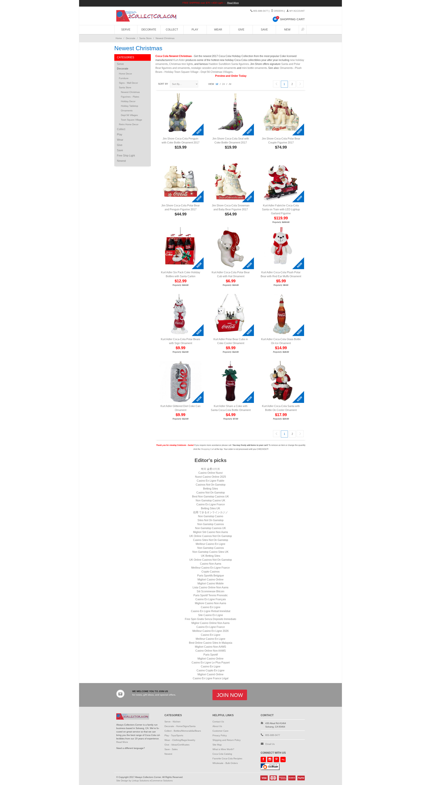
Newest (121, 160)
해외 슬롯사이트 (210, 468)
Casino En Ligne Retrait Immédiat (210, 611)
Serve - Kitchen (172, 721)
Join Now (230, 695)
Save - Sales (171, 749)
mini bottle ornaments (254, 68)
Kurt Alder (179, 60)
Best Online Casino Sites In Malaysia (210, 642)
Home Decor (125, 73)
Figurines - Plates (130, 96)
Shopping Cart (207, 449)
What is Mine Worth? (223, 749)
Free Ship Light (126, 155)
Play (195, 29)
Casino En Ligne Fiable (210, 480)
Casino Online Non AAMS (210, 650)
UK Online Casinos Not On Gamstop (210, 536)
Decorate (148, 29)
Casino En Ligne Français (210, 599)
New (287, 29)
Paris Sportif (210, 654)
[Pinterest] (276, 759)
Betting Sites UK (210, 508)
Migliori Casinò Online (210, 674)
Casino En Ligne (210, 607)
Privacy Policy (219, 735)
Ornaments (286, 68)
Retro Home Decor (128, 124)
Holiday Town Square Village (181, 71)
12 (217, 84)
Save (264, 29)
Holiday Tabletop (129, 106)
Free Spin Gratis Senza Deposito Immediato (210, 619)
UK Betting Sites (210, 555)
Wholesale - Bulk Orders (225, 763)
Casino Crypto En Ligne (210, 670)
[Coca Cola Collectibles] (146, 16)
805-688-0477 (260, 11)
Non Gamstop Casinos (210, 524)
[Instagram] (269, 759)
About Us (217, 726)
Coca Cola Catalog (222, 754)
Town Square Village (131, 119)
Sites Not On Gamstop (210, 520)
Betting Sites (210, 488)
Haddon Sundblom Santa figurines (229, 64)
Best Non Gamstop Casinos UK (210, 496)
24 (223, 84)
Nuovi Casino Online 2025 (210, 476)
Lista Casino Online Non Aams (210, 587)
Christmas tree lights (181, 64)
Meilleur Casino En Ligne (210, 544)
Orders (278, 11)
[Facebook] (263, 759)
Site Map (217, 744)
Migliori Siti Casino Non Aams (210, 532)
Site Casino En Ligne (210, 615)
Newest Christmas (130, 92)
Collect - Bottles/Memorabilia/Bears (182, 730)
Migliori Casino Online (210, 579)
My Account (297, 11)
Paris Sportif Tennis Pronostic (210, 595)
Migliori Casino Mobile (211, 583)
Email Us (270, 744)
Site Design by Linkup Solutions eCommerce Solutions (144, 780)
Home (118, 38)
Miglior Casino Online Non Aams (210, 623)
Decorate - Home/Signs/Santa (180, 726)
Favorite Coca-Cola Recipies (227, 758)
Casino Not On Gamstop (210, 492)
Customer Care (220, 730)
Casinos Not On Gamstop (210, 484)
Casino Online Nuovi (210, 472)
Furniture (123, 78)
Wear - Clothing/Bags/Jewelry (179, 740)
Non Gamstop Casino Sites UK (210, 551)
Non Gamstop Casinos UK (210, 528)
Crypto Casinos (210, 571)
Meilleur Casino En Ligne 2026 (210, 631)
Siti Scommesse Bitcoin (210, 591)
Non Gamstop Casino (210, 516)
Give (241, 29)
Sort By (163, 84)
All (230, 84)
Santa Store (145, 38)
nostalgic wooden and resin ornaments (213, 68)
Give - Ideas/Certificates (176, 744)
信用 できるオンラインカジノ (210, 512)
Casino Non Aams (210, 563)
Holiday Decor (128, 101)
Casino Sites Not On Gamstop (210, 540)
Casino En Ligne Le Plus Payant (211, 662)
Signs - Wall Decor (128, 83)
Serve (125, 29)
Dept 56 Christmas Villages (217, 71)
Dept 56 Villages (129, 115)
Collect (172, 29)
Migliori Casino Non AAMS (210, 646)
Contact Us (218, 721)
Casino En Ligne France (210, 504)
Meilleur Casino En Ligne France (210, 567)
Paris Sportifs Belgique (210, 575)
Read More (233, 2)
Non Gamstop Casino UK (210, 500)
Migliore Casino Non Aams (210, 603)
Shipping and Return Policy (226, 740)
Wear (218, 29)
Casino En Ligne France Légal (210, 678)
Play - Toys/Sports (173, 735)
